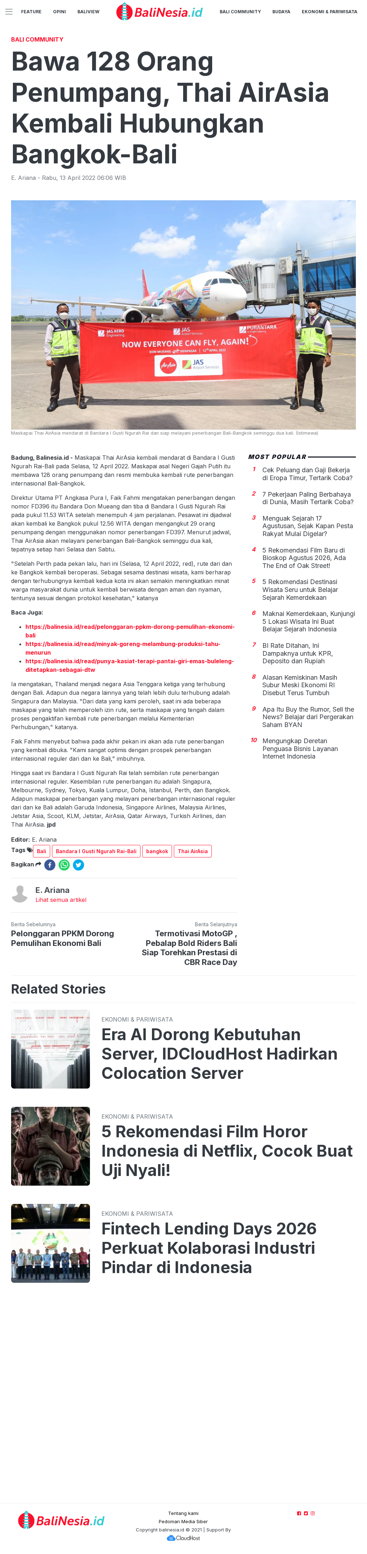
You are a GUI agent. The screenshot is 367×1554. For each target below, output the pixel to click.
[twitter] (78, 865)
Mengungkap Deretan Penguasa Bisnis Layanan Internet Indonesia (300, 748)
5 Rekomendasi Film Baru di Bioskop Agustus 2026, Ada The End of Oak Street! (304, 557)
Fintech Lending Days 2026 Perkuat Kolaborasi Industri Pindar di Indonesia (209, 1248)
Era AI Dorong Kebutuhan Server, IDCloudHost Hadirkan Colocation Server (219, 1054)
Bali (41, 851)
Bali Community (240, 11)
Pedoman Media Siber (183, 1521)
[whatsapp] (64, 865)
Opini (59, 11)
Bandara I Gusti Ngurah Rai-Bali (96, 851)
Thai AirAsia (193, 851)
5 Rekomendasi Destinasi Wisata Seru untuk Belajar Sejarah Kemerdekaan (300, 589)
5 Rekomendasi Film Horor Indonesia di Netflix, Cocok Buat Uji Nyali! (227, 1151)
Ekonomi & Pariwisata (329, 11)
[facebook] (50, 865)
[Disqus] (183, 1400)
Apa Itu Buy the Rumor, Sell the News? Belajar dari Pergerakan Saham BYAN (308, 717)
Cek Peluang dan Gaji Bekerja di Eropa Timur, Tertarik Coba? (307, 474)
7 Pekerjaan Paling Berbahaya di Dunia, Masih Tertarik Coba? (308, 498)
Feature (31, 11)
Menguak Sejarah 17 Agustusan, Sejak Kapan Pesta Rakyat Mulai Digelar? (307, 526)
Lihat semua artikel (60, 899)
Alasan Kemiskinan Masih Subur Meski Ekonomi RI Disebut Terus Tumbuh (299, 685)
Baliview (88, 11)
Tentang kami (183, 1513)
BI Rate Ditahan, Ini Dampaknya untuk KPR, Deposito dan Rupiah (297, 653)
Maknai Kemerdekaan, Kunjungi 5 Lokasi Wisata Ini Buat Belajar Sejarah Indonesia (308, 621)
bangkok (157, 851)
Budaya (281, 11)
